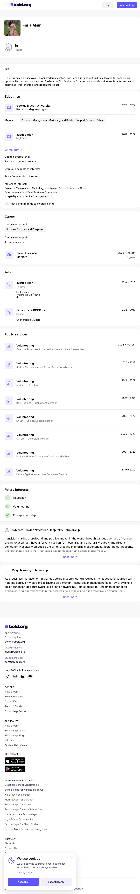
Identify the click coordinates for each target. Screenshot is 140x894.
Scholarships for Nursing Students (24, 789)
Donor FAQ (11, 701)
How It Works (12, 691)
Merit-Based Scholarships (19, 799)
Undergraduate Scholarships (21, 814)
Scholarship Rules (15, 730)
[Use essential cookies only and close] (71, 857)
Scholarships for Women (18, 804)
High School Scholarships (19, 819)
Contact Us (11, 848)
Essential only (56, 881)
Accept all (23, 881)
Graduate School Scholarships (22, 784)
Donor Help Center (15, 711)
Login (107, 5)
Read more (70, 557)
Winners (9, 740)
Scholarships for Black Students (22, 824)
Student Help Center (16, 745)
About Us (10, 843)
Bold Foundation (14, 696)
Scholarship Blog (14, 735)
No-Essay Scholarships (18, 794)
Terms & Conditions (16, 706)
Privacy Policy (25, 872)
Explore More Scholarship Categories (26, 829)
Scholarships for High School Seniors (26, 809)
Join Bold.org (127, 5)
